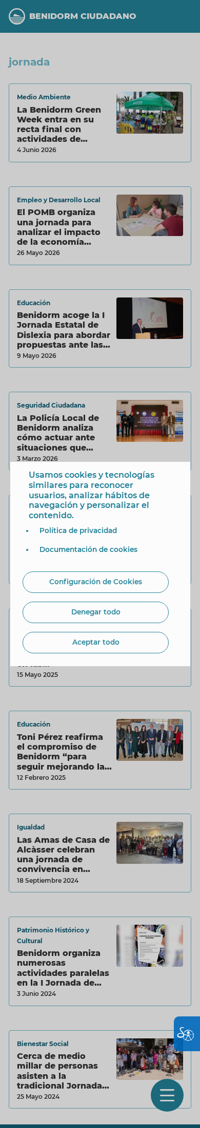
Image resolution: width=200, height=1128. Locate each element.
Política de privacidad (78, 530)
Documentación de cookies (88, 549)
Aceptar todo (95, 642)
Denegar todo (96, 612)
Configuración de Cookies (95, 582)
